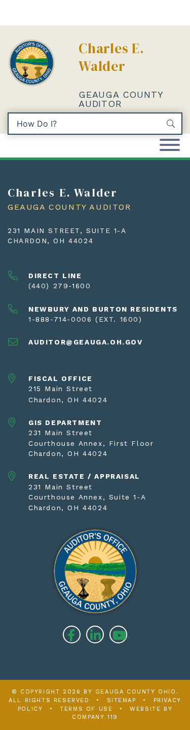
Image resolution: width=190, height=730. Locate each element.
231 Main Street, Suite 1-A (67, 230)
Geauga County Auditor (121, 99)
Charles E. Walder (111, 57)
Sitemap (121, 700)
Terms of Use (86, 709)
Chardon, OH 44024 (50, 241)
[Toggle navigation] (169, 146)
